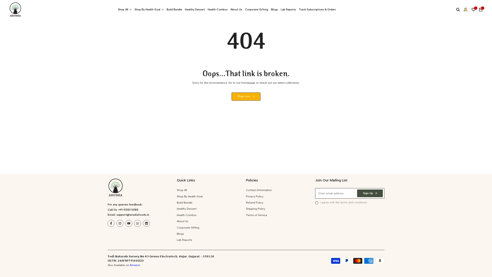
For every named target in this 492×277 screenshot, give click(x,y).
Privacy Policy (254, 196)
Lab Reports (184, 240)
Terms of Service (256, 215)
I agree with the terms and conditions (343, 202)
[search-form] (458, 9)
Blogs (180, 233)
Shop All (182, 190)
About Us (182, 221)
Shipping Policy (255, 208)
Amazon (135, 265)
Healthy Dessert (186, 208)
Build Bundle (184, 202)
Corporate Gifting (188, 227)
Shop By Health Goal (190, 196)
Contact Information (259, 190)
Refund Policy (254, 202)
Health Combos (187, 215)
